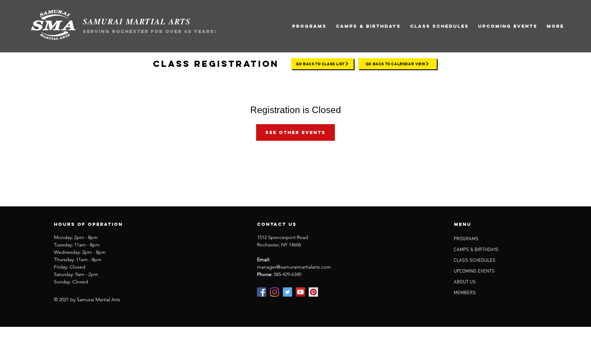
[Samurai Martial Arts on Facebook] (261, 292)
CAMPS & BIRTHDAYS (476, 250)
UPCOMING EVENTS (474, 271)
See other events (295, 132)
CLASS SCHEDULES (475, 261)
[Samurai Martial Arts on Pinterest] (313, 292)
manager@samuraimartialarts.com (294, 267)
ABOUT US (465, 282)
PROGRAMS (466, 239)
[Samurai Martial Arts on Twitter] (287, 292)
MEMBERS (465, 293)
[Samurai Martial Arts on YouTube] (300, 292)
